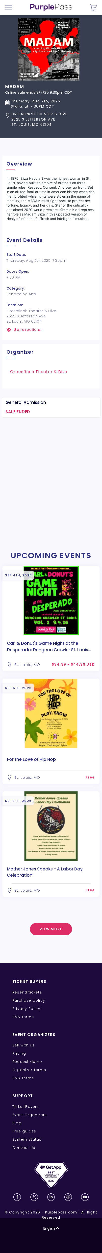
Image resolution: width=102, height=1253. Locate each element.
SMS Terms (23, 1016)
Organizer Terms (29, 1069)
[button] (38, 119)
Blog (17, 1123)
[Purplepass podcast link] (68, 1197)
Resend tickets (27, 992)
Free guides (24, 1131)
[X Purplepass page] (34, 1197)
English (49, 1228)
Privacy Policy (26, 1008)
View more (51, 929)
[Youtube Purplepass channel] (85, 1197)
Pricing (19, 1053)
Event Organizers (29, 1114)
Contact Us (23, 1147)
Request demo (27, 1061)
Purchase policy (28, 1000)
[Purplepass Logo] (51, 7)
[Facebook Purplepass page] (17, 1197)
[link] (50, 330)
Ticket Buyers (25, 1106)
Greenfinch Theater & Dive (38, 372)
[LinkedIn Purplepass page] (51, 1197)
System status (27, 1139)
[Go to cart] (93, 7)
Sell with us (23, 1045)
